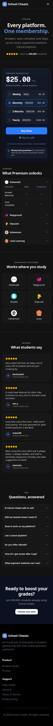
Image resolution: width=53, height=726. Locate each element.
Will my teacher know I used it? (21, 517)
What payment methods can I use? (22, 563)
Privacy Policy (9, 699)
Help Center (9, 685)
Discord (6, 689)
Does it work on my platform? (20, 526)
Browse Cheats (10, 666)
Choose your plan (26, 611)
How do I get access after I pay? (21, 553)
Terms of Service (11, 694)
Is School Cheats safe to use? (19, 508)
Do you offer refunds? (16, 544)
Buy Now (26, 130)
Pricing (6, 670)
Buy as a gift (28, 137)
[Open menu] (48, 4)
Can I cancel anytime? (16, 535)
